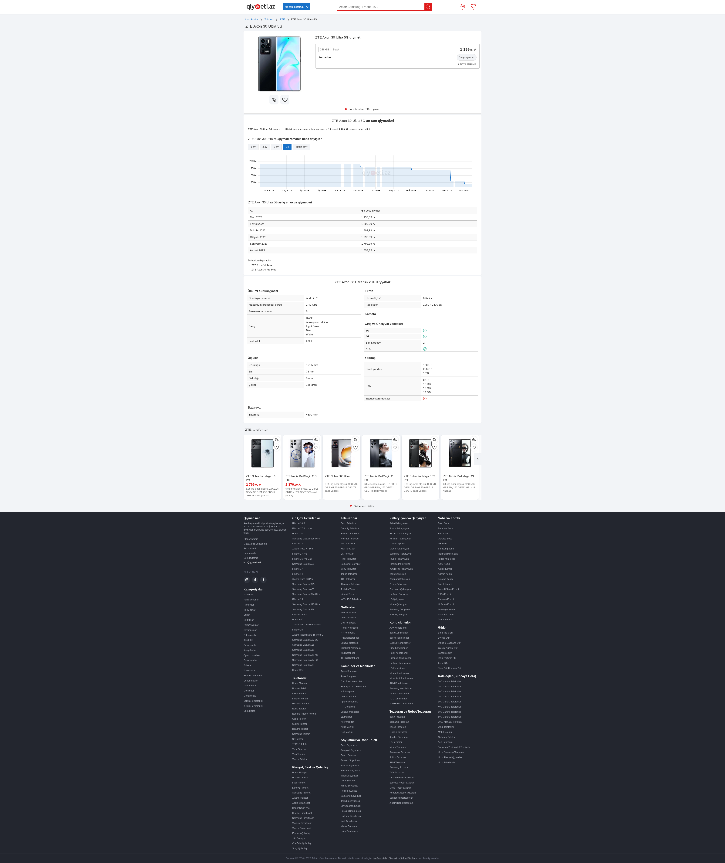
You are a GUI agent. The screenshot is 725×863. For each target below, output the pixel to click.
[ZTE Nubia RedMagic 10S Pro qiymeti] (420, 453)
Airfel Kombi (444, 564)
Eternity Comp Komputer (353, 686)
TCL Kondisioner (398, 698)
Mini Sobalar (250, 685)
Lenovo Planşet (300, 788)
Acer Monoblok (348, 696)
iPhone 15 (297, 599)
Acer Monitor (347, 722)
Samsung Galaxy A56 (303, 564)
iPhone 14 (297, 574)
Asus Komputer (348, 676)
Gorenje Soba (445, 538)
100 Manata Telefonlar (449, 681)
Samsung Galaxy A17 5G (305, 660)
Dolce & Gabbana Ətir (449, 643)
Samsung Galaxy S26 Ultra (306, 538)
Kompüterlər (250, 650)
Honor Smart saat (301, 808)
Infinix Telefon (299, 693)
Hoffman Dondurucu (351, 816)
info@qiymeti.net (252, 562)
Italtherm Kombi (446, 614)
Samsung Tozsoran (399, 767)
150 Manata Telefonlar (449, 686)
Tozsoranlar (250, 670)
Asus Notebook (348, 617)
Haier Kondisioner (398, 653)
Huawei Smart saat (302, 813)
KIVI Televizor (348, 548)
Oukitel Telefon (300, 724)
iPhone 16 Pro (299, 523)
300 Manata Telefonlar (449, 701)
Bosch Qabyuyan (398, 584)
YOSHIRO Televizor (351, 599)
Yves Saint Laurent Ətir (449, 668)
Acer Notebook (348, 612)
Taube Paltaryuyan (399, 559)
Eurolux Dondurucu (351, 811)
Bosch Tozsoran (397, 727)
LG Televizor (347, 553)
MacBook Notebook (351, 648)
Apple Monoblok (349, 701)
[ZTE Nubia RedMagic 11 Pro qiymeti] (381, 453)
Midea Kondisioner (399, 673)
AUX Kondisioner (398, 628)
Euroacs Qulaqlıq (301, 833)
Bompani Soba (445, 528)
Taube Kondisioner (399, 693)
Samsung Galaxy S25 (303, 584)
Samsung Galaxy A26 (303, 645)
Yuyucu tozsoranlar (253, 706)
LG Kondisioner (397, 668)
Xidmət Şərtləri (408, 858)
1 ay (253, 146)
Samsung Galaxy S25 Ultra (306, 604)
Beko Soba (443, 523)
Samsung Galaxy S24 (303, 609)
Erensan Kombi (446, 599)
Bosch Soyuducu (349, 755)
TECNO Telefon (300, 744)
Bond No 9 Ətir (445, 632)
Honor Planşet (299, 772)
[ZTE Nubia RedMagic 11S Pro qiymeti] (302, 453)
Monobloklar (250, 696)
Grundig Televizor (350, 528)
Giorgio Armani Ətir (447, 648)
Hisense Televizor (350, 533)
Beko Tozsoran (397, 716)
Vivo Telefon (298, 754)
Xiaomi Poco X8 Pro (302, 579)
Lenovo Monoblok (350, 712)
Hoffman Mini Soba (448, 553)
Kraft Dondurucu (349, 821)
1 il (287, 146)
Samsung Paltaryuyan (400, 553)
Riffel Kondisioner (398, 683)
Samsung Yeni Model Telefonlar (454, 747)
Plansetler (249, 604)
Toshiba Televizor (350, 589)
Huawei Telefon (300, 688)
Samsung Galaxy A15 (303, 650)
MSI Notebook (348, 653)
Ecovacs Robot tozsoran (401, 782)
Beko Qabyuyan (397, 574)
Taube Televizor (349, 574)
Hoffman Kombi (446, 604)
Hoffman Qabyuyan (399, 594)
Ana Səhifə (251, 19)
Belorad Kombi (445, 579)
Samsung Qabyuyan (399, 609)
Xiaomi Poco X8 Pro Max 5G (306, 624)
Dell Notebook (348, 622)
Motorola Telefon (300, 703)
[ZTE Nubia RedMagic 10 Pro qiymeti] (262, 453)
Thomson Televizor (350, 584)
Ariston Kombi (445, 574)
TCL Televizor (348, 579)
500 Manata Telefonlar (449, 712)
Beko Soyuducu (349, 745)
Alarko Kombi (445, 569)
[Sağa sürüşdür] (477, 459)
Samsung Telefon (301, 734)
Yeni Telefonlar (445, 742)
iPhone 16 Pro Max (302, 559)
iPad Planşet (298, 782)
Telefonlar (249, 594)
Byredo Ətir (444, 638)
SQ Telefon (298, 739)
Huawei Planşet (300, 777)
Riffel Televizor (348, 559)
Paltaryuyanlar (251, 625)
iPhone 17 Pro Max (302, 528)
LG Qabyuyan (396, 599)
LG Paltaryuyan (397, 543)
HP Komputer (348, 691)
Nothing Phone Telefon (304, 713)
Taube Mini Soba (446, 559)
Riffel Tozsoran (397, 762)
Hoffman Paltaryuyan (400, 538)
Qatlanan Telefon (447, 737)
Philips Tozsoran (397, 757)
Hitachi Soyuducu (350, 765)
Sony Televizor (348, 569)
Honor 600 (297, 619)
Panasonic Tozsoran (399, 752)
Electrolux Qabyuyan (400, 589)
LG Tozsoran (396, 742)
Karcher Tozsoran (398, 737)
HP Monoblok (348, 706)
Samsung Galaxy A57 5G (305, 640)
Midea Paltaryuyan (399, 548)
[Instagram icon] (247, 580)
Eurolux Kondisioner (399, 643)
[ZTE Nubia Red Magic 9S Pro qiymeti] (460, 453)
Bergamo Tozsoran (399, 722)
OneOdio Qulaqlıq (301, 843)
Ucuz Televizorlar (447, 762)
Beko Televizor (348, 523)
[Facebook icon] (263, 580)
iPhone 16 (297, 629)
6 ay (276, 146)
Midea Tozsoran (397, 747)
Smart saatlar (250, 660)
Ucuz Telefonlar (446, 727)
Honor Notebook (349, 628)
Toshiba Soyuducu (350, 801)
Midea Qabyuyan (398, 604)
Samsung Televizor (350, 564)
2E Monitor (346, 716)
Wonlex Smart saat (302, 823)
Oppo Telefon (299, 719)
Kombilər (248, 640)
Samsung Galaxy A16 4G (305, 655)
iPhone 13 (297, 543)
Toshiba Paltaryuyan (399, 564)
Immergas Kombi (446, 609)
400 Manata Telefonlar (449, 706)
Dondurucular (251, 680)
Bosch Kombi (445, 584)
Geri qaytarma (251, 558)
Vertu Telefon (299, 749)
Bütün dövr (301, 146)
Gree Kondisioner (398, 648)
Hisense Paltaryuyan (400, 533)
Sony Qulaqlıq (299, 848)
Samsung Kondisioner (400, 688)
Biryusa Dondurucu (351, 806)
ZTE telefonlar (256, 430)
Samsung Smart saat (303, 818)
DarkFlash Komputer (351, 681)
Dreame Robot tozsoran (401, 777)
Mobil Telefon (445, 732)
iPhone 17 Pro (299, 553)
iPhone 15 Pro (299, 614)
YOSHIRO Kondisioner (401, 703)
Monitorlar (249, 690)
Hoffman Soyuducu (350, 770)
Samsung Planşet (301, 792)
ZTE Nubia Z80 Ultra (337, 476)
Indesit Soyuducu (350, 775)
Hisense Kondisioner (400, 658)
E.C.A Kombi (444, 594)
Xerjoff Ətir (443, 663)
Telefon (269, 19)
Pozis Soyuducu (349, 791)
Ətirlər (247, 614)
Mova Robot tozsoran (400, 788)
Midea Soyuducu (349, 785)
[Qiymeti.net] (260, 9)
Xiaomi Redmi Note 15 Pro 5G (307, 635)
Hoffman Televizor (350, 538)
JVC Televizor (348, 543)
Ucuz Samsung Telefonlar (451, 752)
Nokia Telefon (299, 708)
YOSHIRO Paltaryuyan (401, 569)
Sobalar (248, 665)
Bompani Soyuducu (351, 750)
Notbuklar (249, 620)
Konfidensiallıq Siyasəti (385, 858)
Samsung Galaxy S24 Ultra (306, 594)
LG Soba (442, 543)
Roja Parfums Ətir (447, 658)
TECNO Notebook (350, 658)
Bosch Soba (444, 533)
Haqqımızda (250, 553)
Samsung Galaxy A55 (303, 589)
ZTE (282, 19)
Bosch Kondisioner (399, 638)
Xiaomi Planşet (300, 798)
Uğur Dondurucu (349, 831)
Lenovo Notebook (350, 643)
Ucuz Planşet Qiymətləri (450, 757)
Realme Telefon (300, 729)
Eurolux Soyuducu (350, 760)
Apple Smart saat (301, 803)
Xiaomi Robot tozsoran (401, 803)
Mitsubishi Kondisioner (401, 678)
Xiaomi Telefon (300, 759)
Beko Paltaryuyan (398, 523)
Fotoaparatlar (250, 635)
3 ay (264, 146)
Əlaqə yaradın (251, 539)
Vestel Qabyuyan (398, 614)
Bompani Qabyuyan (399, 579)
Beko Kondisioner (398, 632)
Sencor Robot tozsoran (401, 798)
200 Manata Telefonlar (449, 691)
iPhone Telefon (300, 698)
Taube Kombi (445, 619)
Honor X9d (297, 533)
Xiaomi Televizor (349, 594)
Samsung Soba (446, 548)
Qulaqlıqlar (249, 711)
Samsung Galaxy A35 (303, 665)
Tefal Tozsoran (396, 772)
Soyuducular (250, 630)
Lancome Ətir (445, 653)
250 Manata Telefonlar (449, 696)
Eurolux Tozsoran (398, 732)
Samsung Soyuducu (351, 796)
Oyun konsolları (252, 655)
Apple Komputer (349, 671)
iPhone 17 (297, 569)
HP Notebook (348, 632)
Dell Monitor (347, 732)
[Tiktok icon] (255, 580)
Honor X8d (297, 670)
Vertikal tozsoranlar (253, 701)
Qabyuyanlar (250, 645)
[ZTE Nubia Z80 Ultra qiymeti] (341, 453)
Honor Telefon (299, 683)
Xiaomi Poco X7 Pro (302, 548)
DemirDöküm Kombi (448, 589)
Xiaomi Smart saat (301, 828)
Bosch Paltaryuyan (399, 528)
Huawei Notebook (350, 638)
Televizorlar (249, 610)
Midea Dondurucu (350, 826)
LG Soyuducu (348, 780)
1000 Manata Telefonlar (450, 722)
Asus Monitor (347, 727)
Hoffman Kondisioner (400, 663)
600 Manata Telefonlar (449, 716)
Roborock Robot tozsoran (402, 792)
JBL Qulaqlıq (298, 838)
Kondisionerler (251, 599)
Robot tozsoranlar (253, 675)
